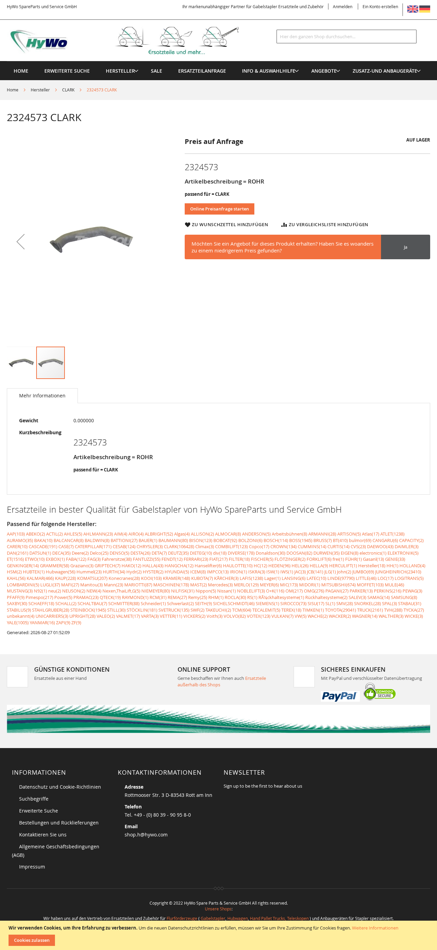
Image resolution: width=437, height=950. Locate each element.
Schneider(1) (153, 603)
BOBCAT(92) (225, 540)
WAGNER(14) (365, 616)
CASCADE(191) (43, 546)
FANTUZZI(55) (146, 559)
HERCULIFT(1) (343, 565)
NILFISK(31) (183, 591)
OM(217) (294, 591)
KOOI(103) (151, 578)
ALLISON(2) (202, 534)
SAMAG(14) (378, 597)
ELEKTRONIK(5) (403, 553)
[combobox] (347, 36)
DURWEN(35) (326, 553)
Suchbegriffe (33, 798)
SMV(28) (344, 603)
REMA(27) (177, 597)
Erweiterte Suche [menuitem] (67, 71)
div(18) (220, 553)
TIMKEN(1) (313, 610)
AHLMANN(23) (98, 534)
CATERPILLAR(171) (93, 546)
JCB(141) (315, 572)
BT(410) (340, 540)
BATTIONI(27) (124, 540)
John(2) (344, 572)
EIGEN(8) (349, 553)
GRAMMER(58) (54, 565)
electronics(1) (373, 553)
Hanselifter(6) (208, 565)
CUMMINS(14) (312, 546)
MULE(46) (394, 585)
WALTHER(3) (391, 616)
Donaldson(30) (270, 553)
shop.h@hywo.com (146, 834)
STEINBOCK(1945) (88, 610)
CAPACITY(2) (411, 540)
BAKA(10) (43, 540)
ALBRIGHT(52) (159, 534)
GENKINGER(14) (23, 565)
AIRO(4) (136, 534)
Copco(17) (259, 546)
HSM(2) (14, 572)
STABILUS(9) (19, 610)
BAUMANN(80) (173, 540)
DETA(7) (159, 553)
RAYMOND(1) (135, 597)
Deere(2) (80, 553)
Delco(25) (99, 553)
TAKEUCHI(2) (218, 610)
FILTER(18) (239, 559)
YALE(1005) (18, 622)
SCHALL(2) (65, 603)
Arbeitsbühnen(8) (289, 534)
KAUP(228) (65, 578)
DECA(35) (61, 553)
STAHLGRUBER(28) (50, 610)
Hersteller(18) (371, 565)
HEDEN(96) (279, 565)
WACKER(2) (340, 616)
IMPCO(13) (218, 572)
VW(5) (301, 616)
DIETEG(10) (201, 553)
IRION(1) (238, 572)
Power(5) (63, 597)
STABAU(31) (409, 603)
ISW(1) (272, 572)
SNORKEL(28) (367, 603)
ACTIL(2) (54, 534)
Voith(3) (215, 616)
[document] (219, 935)
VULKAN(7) (282, 616)
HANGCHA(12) (179, 565)
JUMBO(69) (363, 572)
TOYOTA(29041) (340, 610)
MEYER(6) (269, 585)
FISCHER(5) (262, 559)
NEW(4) (93, 591)
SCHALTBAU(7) (92, 603)
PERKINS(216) (387, 591)
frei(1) (338, 559)
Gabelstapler (213, 918)
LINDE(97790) (341, 578)
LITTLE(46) (366, 578)
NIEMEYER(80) (155, 591)
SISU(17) (316, 603)
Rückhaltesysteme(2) (326, 597)
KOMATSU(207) (92, 578)
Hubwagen (237, 918)
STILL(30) (116, 610)
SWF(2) (198, 610)
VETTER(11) (171, 616)
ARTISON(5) (349, 534)
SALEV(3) (357, 597)
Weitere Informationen (375, 928)
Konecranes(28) (124, 578)
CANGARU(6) (385, 540)
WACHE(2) (318, 616)
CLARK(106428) (179, 546)
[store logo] (134, 41)
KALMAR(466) (40, 578)
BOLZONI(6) (250, 540)
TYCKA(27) (414, 610)
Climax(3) (204, 546)
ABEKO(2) (35, 534)
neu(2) (54, 591)
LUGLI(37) (50, 585)
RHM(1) (216, 597)
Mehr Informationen (42, 395)
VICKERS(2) (194, 616)
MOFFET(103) (370, 585)
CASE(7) (66, 546)
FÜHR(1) (353, 559)
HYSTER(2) (153, 572)
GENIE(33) (395, 559)
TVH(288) (393, 610)
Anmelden (342, 6)
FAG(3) (94, 559)
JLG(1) (330, 572)
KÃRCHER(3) (226, 578)
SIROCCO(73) (293, 603)
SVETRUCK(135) (173, 610)
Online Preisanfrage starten (219, 209)
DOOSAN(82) (299, 553)
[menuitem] (120, 71)
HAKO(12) (131, 565)
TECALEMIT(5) (266, 610)
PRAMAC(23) (86, 597)
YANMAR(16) (42, 622)
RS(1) (252, 597)
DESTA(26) (140, 553)
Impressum (32, 866)
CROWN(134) (283, 546)
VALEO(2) (106, 616)
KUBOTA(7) (202, 578)
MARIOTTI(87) (138, 585)
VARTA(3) (150, 616)
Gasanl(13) (373, 559)
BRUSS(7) (322, 540)
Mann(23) (113, 585)
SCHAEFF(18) (41, 603)
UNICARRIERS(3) (52, 616)
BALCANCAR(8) (69, 540)
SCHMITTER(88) (124, 603)
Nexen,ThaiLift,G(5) (121, 591)
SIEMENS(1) (267, 603)
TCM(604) (241, 610)
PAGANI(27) (337, 591)
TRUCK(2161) (370, 610)
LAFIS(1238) (251, 578)
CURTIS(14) (338, 546)
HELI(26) (300, 565)
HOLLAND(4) (412, 565)
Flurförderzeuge (182, 918)
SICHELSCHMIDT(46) (234, 603)
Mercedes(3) (220, 585)
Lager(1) (272, 578)
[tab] (42, 395)
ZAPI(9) (63, 622)
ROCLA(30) (235, 597)
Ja (405, 247)
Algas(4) (182, 534)
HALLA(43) (153, 565)
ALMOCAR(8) (228, 534)
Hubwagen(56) (60, 572)
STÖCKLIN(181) (142, 610)
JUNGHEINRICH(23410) (398, 572)
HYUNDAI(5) (177, 572)
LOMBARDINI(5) (23, 585)
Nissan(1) (226, 591)
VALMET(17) (128, 616)
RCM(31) (158, 597)
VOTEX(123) (258, 616)
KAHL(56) (16, 578)
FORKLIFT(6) (319, 559)
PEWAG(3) (412, 591)
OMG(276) (314, 591)
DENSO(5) (119, 553)
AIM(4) (120, 534)
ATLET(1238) (392, 534)
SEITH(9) (203, 603)
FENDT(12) (172, 559)
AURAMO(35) (20, 540)
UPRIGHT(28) (82, 616)
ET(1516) (15, 559)
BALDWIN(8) (97, 540)
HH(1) (392, 565)
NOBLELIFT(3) (251, 591)
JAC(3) (300, 572)
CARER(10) (17, 546)
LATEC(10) (316, 578)
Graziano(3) (82, 565)
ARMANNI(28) (322, 534)
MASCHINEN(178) (171, 585)
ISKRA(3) (256, 572)
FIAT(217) (218, 559)
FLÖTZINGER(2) (290, 559)
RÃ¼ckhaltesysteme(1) (281, 597)
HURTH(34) (114, 572)
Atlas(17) (370, 534)
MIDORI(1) (309, 585)
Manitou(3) (91, 585)
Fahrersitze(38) (117, 559)
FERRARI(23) (196, 559)
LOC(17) (386, 578)
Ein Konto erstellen (380, 6)
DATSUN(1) (40, 553)
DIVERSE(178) (241, 553)
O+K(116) (275, 591)
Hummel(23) (89, 572)
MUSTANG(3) (20, 591)
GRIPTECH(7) (108, 565)
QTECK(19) (110, 597)
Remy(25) (197, 597)
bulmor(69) (360, 540)
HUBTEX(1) (34, 572)
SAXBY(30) (17, 603)
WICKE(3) (414, 616)
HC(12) (260, 565)
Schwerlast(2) (180, 603)
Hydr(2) (134, 572)
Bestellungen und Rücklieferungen (59, 822)
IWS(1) (286, 572)
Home (12, 89)
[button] (20, 241)
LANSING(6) (294, 578)
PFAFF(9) (16, 597)
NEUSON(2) (73, 591)
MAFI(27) (70, 585)
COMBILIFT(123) (231, 546)
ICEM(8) (198, 572)
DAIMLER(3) (407, 546)
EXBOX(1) (55, 559)
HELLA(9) (319, 565)
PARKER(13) (361, 591)
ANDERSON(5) (256, 534)
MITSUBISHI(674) (338, 585)
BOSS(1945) (300, 540)
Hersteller (40, 89)
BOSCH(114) (276, 540)
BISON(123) (200, 540)
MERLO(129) (246, 585)
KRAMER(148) (176, 578)
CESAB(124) (124, 546)
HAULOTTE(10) (238, 565)
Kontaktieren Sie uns (43, 834)
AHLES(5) (73, 534)
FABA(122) (76, 559)
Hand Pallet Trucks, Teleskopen (279, 918)
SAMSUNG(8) (404, 597)
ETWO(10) (35, 559)
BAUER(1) (148, 540)
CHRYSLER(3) (150, 546)
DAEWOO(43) (380, 546)
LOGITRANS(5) (409, 578)
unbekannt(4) (20, 616)
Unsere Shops (218, 908)
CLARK (68, 89)
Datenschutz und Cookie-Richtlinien (60, 787)
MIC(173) (289, 585)
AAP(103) (16, 534)
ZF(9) (76, 622)
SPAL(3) (389, 603)
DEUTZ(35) (178, 553)
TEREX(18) (291, 610)
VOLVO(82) (235, 616)
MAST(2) (198, 585)
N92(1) (40, 591)
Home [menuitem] (21, 71)
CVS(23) (358, 546)
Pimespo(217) (39, 597)
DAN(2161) (17, 553)
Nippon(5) (206, 591)
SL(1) (330, 603)
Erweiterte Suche (38, 810)
